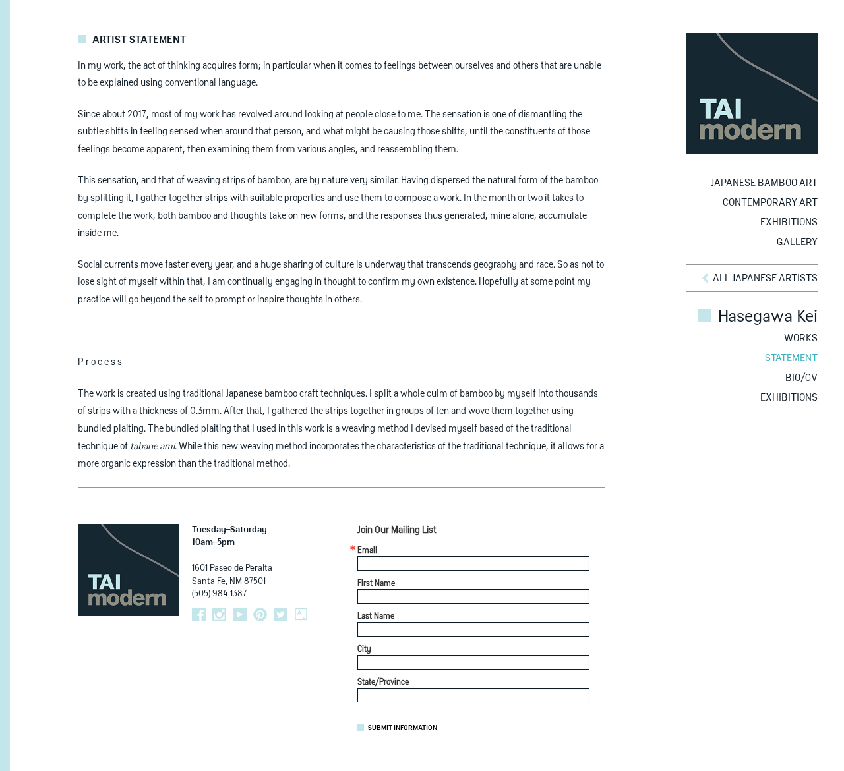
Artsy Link (301, 614)
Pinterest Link (260, 614)
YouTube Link (240, 614)
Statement (791, 358)
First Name (376, 584)
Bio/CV (801, 378)
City (364, 650)
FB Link (199, 614)
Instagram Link (219, 614)
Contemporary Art (770, 203)
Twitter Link (280, 614)
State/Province (383, 683)
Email (367, 551)
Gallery (797, 242)
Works (801, 338)
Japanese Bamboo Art (764, 183)
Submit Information (402, 728)
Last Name (375, 617)
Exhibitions (789, 222)
